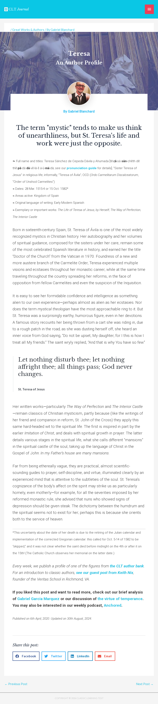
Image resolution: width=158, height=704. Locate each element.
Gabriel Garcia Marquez (38, 598)
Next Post (144, 684)
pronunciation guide (81, 168)
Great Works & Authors (28, 29)
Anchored (112, 605)
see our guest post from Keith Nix (104, 572)
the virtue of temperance (120, 598)
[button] (26, 656)
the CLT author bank (127, 566)
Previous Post (16, 684)
